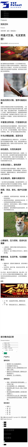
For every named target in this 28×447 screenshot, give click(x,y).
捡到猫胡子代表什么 (12, 366)
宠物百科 (6, 17)
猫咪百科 (6, 15)
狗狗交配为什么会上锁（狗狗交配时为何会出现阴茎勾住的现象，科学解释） (17, 397)
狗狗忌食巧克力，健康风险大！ (17, 304)
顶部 (5, 444)
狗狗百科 (6, 13)
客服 (5, 426)
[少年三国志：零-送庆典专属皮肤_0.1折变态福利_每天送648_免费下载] (14, 290)
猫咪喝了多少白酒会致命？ (14, 364)
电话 (5, 424)
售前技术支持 (7, 434)
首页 (5, 11)
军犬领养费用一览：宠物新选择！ (16, 386)
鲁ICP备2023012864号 (7, 417)
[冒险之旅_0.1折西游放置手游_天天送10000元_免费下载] (14, 53)
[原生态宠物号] (11, 7)
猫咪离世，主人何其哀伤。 (14, 375)
